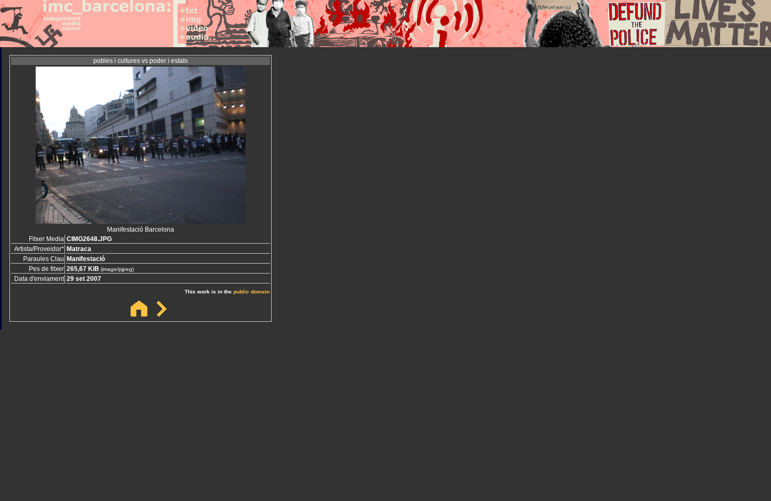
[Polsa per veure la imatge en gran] (140, 220)
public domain (251, 292)
